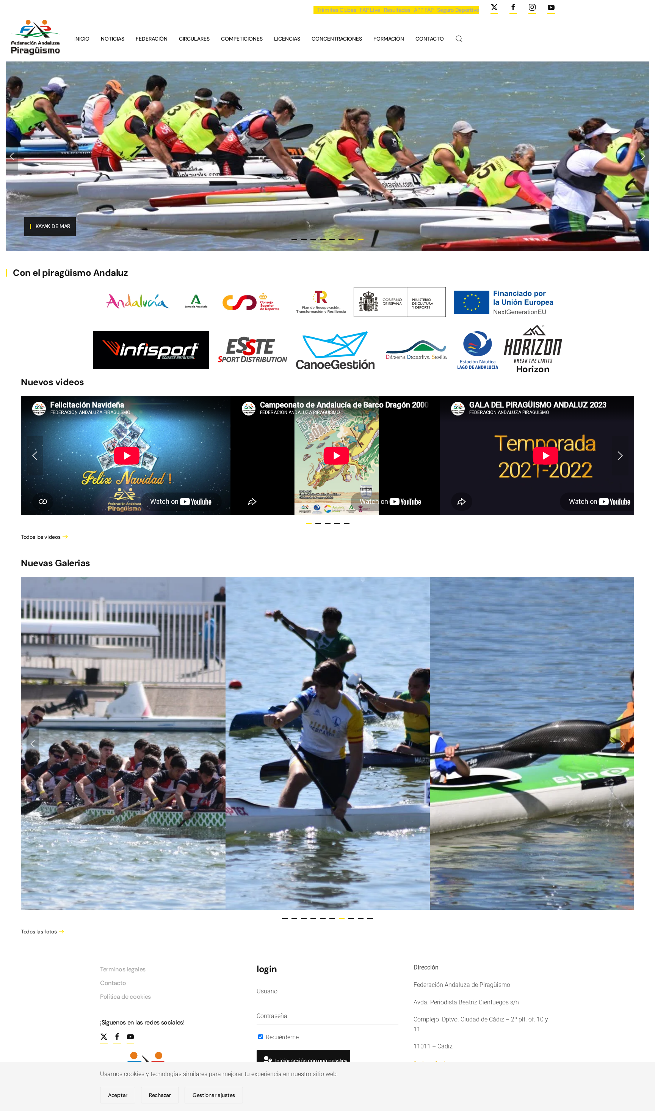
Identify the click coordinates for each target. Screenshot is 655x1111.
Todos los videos (41, 536)
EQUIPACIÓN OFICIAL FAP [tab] (294, 239)
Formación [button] (388, 38)
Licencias (287, 38)
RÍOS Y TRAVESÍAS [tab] (313, 239)
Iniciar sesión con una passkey (311, 1060)
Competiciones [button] (242, 38)
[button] (459, 39)
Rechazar (160, 1095)
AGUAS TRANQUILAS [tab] (323, 239)
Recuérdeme (281, 1037)
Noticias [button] (112, 38)
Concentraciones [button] (337, 38)
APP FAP (423, 9)
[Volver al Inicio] (34, 39)
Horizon (533, 369)
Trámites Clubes (336, 9)
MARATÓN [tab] (351, 239)
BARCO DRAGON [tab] (304, 239)
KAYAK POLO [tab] (342, 239)
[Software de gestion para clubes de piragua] (335, 349)
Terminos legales (123, 969)
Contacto (429, 38)
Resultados (397, 9)
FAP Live (370, 9)
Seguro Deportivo (458, 9)
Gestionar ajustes (214, 1095)
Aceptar (117, 1095)
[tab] (309, 523)
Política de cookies (125, 997)
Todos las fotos (39, 931)
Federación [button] (152, 38)
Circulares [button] (194, 38)
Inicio (81, 38)
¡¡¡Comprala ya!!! (47, 225)
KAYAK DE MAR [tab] (361, 239)
